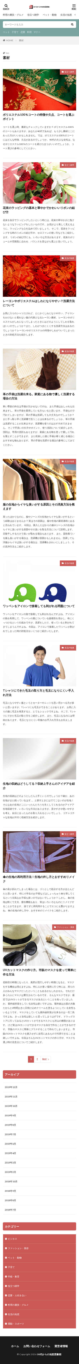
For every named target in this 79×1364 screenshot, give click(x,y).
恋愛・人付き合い (17, 1295)
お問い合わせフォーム (36, 1346)
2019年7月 (10, 1134)
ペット (6, 32)
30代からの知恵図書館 (49, 1354)
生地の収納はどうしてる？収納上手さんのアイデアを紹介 (39, 786)
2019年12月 (11, 1087)
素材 (21, 40)
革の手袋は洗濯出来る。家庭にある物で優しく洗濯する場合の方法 (39, 396)
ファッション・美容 (65, 927)
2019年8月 (10, 1124)
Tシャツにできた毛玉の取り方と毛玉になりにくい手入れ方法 (38, 693)
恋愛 (23, 32)
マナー (37, 32)
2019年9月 (10, 1115)
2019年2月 (10, 1172)
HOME (9, 40)
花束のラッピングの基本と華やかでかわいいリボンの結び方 (39, 210)
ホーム (15, 1346)
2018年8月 (10, 1200)
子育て (15, 32)
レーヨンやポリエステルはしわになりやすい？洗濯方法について (39, 303)
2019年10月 (11, 1106)
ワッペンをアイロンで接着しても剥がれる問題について (39, 606)
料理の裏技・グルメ (13, 14)
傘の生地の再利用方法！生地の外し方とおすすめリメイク (39, 879)
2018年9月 (10, 1190)
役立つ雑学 (33, 14)
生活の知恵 (66, 14)
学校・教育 (13, 1276)
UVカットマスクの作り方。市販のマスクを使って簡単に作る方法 (39, 972)
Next (44, 1059)
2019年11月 (11, 1096)
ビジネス (12, 1238)
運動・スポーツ (16, 1323)
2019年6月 (10, 1143)
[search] (72, 24)
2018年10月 (11, 1181)
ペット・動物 (50, 14)
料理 (29, 32)
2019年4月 (10, 1153)
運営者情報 (61, 1346)
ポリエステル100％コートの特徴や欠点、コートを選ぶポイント (38, 117)
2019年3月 (10, 1162)
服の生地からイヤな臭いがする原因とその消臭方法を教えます (39, 506)
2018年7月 (10, 1209)
